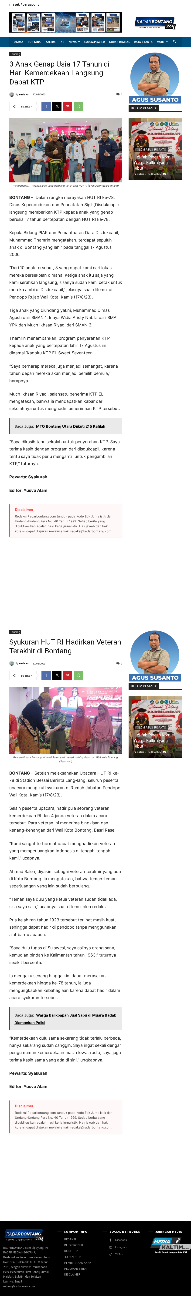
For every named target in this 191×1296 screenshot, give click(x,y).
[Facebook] (157, 4)
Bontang (15, 54)
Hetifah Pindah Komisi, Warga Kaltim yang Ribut (154, 162)
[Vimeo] (173, 4)
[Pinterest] (67, 106)
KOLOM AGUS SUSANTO (150, 149)
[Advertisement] (65, 581)
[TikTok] (110, 1254)
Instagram (121, 1247)
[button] (175, 42)
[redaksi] (12, 94)
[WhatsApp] (78, 106)
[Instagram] (163, 4)
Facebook (121, 1240)
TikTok (119, 1254)
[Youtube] (179, 4)
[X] (168, 4)
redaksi (24, 94)
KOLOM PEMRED (143, 108)
